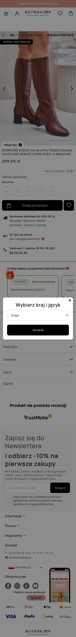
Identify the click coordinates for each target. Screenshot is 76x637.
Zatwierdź (38, 330)
